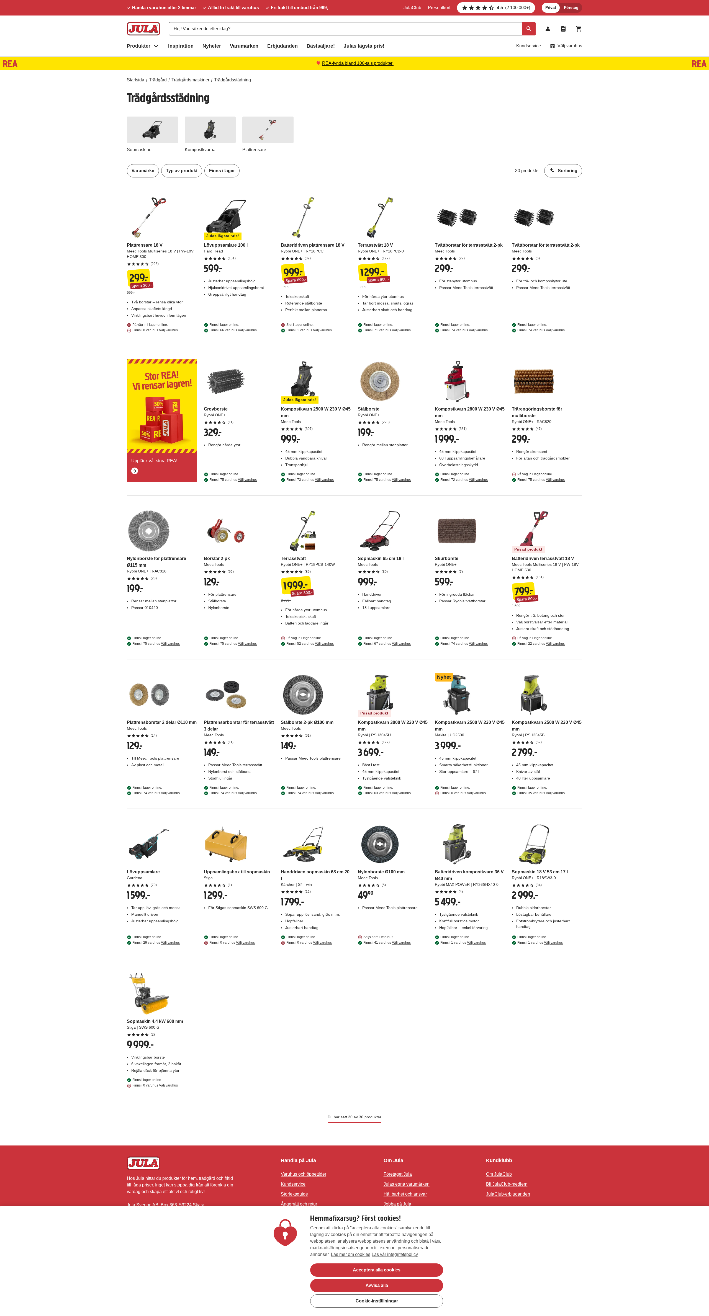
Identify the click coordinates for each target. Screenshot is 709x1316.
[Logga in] (547, 28)
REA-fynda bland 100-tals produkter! (358, 63)
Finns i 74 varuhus (464, 330)
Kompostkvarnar (201, 149)
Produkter (138, 46)
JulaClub (412, 7)
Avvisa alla (377, 1285)
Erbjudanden (282, 46)
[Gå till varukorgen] (578, 28)
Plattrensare (254, 149)
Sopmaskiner (140, 149)
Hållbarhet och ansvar (405, 1194)
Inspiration (181, 46)
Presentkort (439, 7)
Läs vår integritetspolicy (395, 1254)
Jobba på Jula (397, 1204)
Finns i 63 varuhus (387, 793)
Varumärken (244, 46)
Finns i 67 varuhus (387, 644)
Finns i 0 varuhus (155, 330)
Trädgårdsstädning (232, 80)
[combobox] (352, 28)
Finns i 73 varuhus (310, 480)
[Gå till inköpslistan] (563, 28)
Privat (550, 7)
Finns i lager (222, 170)
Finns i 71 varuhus (387, 330)
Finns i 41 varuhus (387, 943)
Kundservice (528, 45)
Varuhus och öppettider (303, 1174)
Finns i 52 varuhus (310, 644)
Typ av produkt (181, 170)
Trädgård (158, 80)
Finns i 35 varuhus (541, 793)
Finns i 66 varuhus (233, 330)
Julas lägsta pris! (364, 46)
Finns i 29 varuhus (156, 943)
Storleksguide (294, 1194)
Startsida (135, 80)
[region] (354, 1261)
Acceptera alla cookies (376, 1270)
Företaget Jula (398, 1174)
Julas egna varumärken (407, 1184)
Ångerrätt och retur (299, 1204)
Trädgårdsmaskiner (190, 80)
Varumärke (143, 170)
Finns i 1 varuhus (309, 330)
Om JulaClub (499, 1174)
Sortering (567, 170)
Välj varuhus (570, 45)
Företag (571, 7)
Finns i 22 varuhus (541, 644)
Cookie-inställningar (377, 1301)
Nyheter (211, 46)
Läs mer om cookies (350, 1254)
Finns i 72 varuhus (464, 480)
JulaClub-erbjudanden (508, 1194)
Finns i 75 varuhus (233, 480)
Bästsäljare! (321, 46)
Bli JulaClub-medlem (506, 1184)
